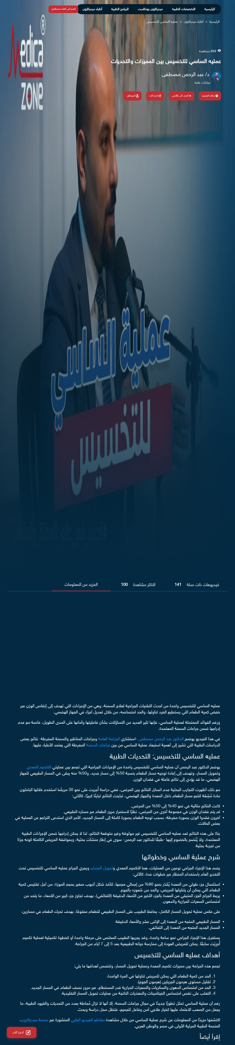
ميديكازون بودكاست (150, 9)
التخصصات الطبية (183, 9)
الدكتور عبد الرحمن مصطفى (161, 739)
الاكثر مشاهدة (144, 585)
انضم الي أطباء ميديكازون (63, 9)
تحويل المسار (102, 868)
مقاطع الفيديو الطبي (88, 1020)
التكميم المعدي (39, 767)
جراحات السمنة (98, 745)
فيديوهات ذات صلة (203, 585)
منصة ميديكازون (34, 1020)
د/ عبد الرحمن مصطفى (185, 75)
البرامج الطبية (120, 9)
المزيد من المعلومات (81, 584)
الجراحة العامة (109, 739)
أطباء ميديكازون (92, 9)
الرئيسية (209, 9)
